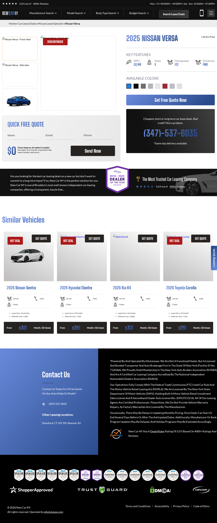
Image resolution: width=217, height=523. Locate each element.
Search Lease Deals (174, 14)
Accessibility (162, 506)
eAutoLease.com (53, 512)
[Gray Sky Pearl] (172, 86)
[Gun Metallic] (143, 86)
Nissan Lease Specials (50, 23)
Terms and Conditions (138, 506)
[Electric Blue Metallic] (128, 86)
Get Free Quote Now (171, 100)
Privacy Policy (181, 506)
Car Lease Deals (27, 23)
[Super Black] (136, 86)
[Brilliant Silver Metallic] (150, 86)
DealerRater (157, 431)
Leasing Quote (213, 258)
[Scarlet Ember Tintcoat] (165, 86)
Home (12, 23)
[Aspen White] (179, 86)
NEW (10, 13)
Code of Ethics (201, 506)
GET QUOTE (41, 238)
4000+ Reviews (41, 3)
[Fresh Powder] (157, 86)
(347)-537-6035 (201, 12)
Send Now (93, 151)
